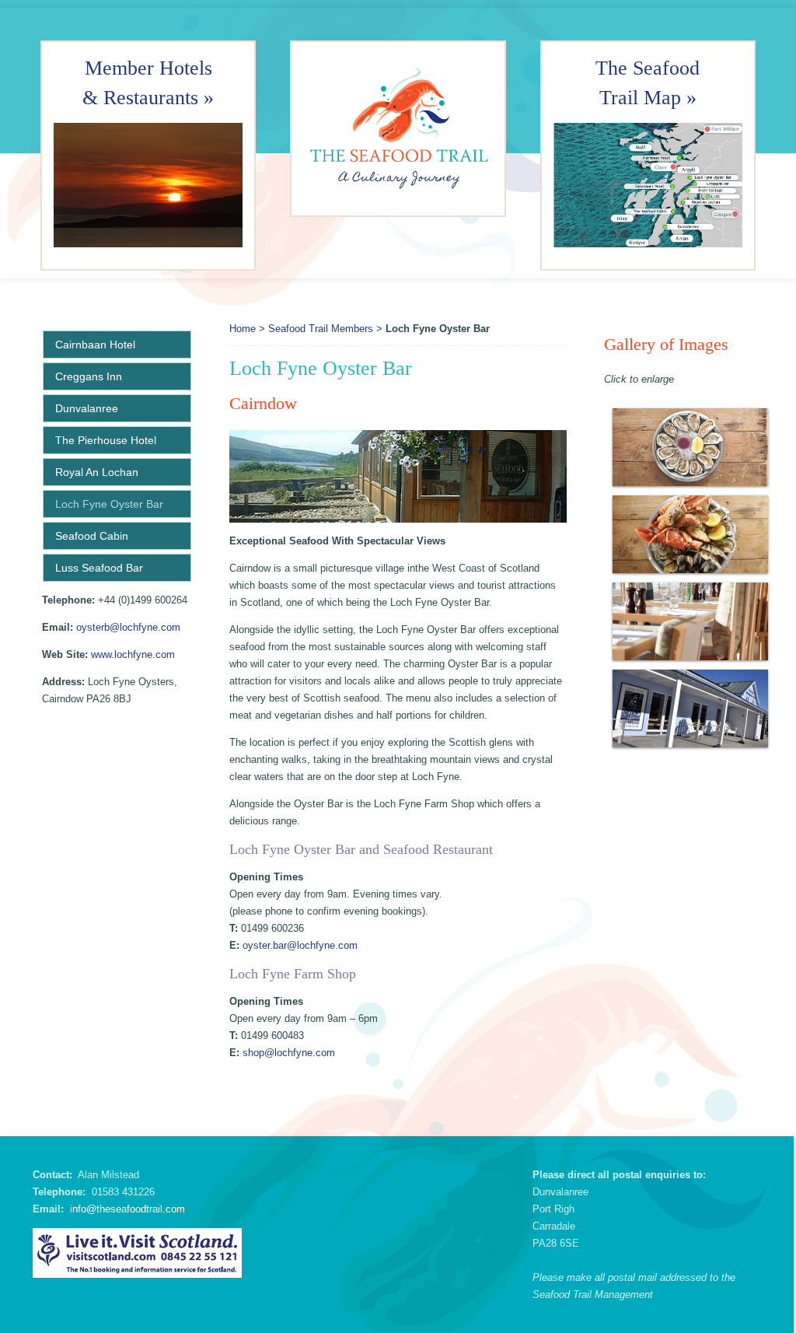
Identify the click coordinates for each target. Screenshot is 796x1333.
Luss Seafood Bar (99, 568)
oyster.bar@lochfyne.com (300, 945)
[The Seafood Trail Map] (647, 185)
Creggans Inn (88, 376)
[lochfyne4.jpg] (690, 447)
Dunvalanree (86, 408)
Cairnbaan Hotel (95, 344)
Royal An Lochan (96, 472)
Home (242, 328)
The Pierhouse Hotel (105, 440)
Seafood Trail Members (320, 328)
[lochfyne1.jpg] (690, 708)
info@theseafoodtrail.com (127, 1209)
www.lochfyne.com (133, 654)
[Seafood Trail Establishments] (148, 244)
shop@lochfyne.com (289, 1052)
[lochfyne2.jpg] (690, 621)
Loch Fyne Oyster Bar (109, 504)
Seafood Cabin (91, 536)
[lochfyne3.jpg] (690, 534)
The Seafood (647, 68)
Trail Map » (647, 97)
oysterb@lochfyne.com (128, 627)
